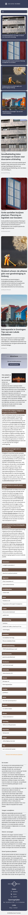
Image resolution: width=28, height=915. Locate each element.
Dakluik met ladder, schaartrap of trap (12, 626)
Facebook (15, 891)
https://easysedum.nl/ (8, 581)
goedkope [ (5, 692)
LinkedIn (15, 897)
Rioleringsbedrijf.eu (7, 684)
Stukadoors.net (6, 600)
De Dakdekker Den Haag (8, 638)
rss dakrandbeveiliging (16, 422)
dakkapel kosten (19, 497)
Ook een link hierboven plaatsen (14, 755)
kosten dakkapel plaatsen (10, 513)
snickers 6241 (6, 592)
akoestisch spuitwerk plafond (10, 573)
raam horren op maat (8, 665)
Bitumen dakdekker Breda (9, 641)
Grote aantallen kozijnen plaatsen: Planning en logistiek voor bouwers (12, 215)
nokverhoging (6, 629)
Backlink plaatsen (14, 364)
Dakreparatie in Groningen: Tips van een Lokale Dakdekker (13, 332)
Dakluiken (5, 623)
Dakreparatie (6, 733)
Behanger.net (6, 681)
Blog (10, 908)
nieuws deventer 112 (8, 673)
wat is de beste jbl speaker (9, 749)
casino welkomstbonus (8, 584)
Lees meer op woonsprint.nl (9, 700)
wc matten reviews (7, 709)
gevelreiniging (6, 535)
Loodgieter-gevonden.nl (9, 565)
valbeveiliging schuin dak (9, 741)
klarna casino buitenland (9, 612)
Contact (15, 908)
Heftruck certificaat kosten (9, 725)
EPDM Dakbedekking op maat (10, 649)
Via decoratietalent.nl (8, 717)
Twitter (15, 894)
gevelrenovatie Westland (9, 657)
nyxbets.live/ (6, 615)
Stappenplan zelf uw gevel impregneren (12, 604)
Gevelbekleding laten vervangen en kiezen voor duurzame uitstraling (13, 157)
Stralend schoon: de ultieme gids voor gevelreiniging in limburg (14, 274)
